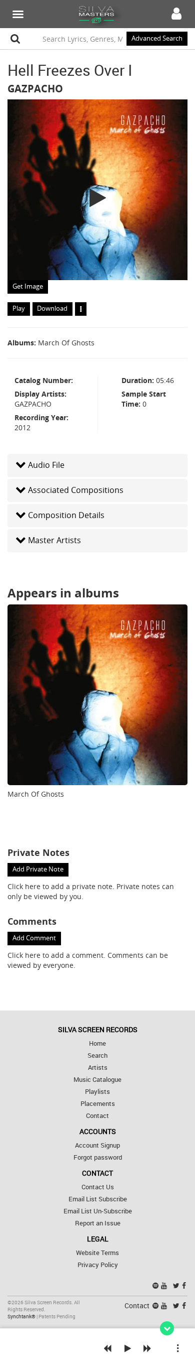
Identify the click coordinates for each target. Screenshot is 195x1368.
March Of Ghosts (66, 342)
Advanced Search (157, 38)
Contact (97, 1115)
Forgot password (98, 1157)
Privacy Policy (98, 1265)
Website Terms (97, 1253)
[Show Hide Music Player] (167, 1328)
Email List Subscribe (97, 1199)
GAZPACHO (35, 88)
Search (98, 1055)
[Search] (16, 39)
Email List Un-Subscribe (98, 1211)
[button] (97, 465)
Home (97, 1043)
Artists (98, 1067)
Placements (97, 1103)
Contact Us (98, 1187)
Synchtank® (22, 1316)
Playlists (97, 1091)
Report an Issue (97, 1223)
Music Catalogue (98, 1079)
